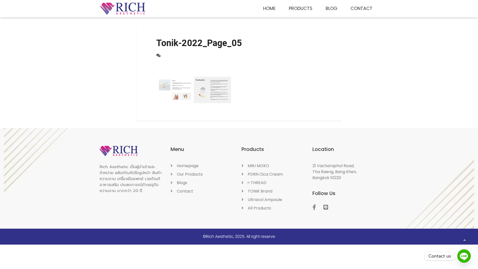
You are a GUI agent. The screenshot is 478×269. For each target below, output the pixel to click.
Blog (331, 8)
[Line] (464, 256)
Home (269, 8)
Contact (361, 8)
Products (300, 8)
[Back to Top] (464, 240)
